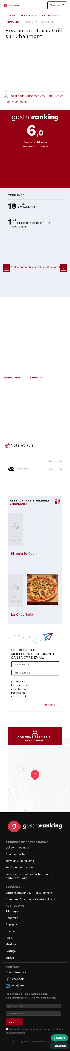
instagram (17, 985)
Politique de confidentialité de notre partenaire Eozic (29, 876)
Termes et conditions (20, 860)
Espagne (11, 924)
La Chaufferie (22, 614)
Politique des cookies (20, 867)
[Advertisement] (35, 334)
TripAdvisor (22, 469)
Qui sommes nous (17, 847)
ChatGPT (60, 1037)
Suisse (10, 957)
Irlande (10, 931)
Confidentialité (15, 854)
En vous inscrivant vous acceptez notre (20, 689)
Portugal (11, 951)
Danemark (12, 918)
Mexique (11, 944)
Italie (9, 937)
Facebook (17, 979)
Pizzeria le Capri (24, 553)
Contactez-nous (16, 972)
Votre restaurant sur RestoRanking (29, 892)
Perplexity (59, 1045)
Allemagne (13, 911)
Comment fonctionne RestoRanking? (30, 899)
